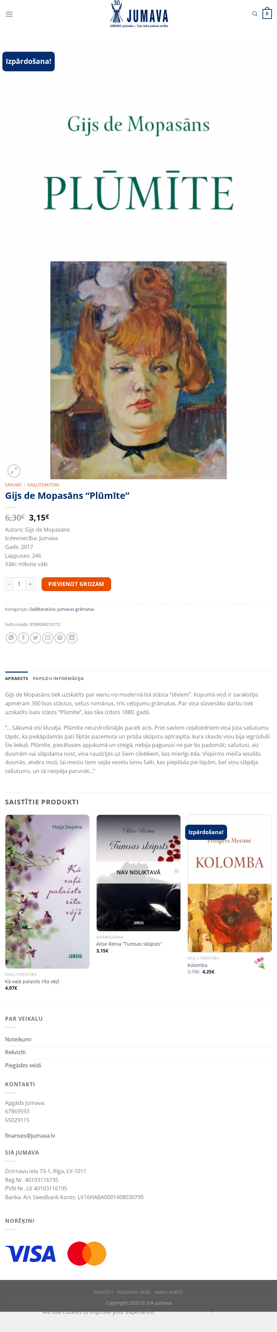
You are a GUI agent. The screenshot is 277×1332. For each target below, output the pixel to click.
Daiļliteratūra (43, 485)
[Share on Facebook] (23, 638)
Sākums (13, 485)
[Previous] (5, 908)
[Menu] (9, 14)
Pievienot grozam (76, 584)
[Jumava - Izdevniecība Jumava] (138, 14)
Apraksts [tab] (16, 678)
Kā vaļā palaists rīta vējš (32, 981)
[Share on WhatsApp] (11, 638)
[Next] (272, 908)
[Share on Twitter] (35, 638)
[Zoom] (14, 471)
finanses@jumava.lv (30, 1135)
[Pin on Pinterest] (60, 638)
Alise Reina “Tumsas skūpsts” (129, 944)
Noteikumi (18, 1039)
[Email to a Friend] (47, 638)
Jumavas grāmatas (75, 609)
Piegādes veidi (23, 1065)
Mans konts (169, 1292)
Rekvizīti (15, 1052)
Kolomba (197, 965)
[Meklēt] (254, 13)
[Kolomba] (229, 883)
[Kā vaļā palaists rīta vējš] (47, 892)
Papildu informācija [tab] (58, 678)
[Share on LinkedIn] (72, 638)
